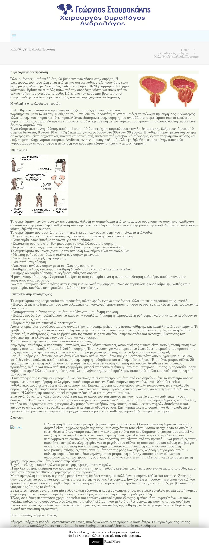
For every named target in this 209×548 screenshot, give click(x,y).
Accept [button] (96, 541)
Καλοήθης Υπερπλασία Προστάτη (176, 56)
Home (185, 50)
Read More (112, 541)
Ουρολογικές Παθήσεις (173, 53)
